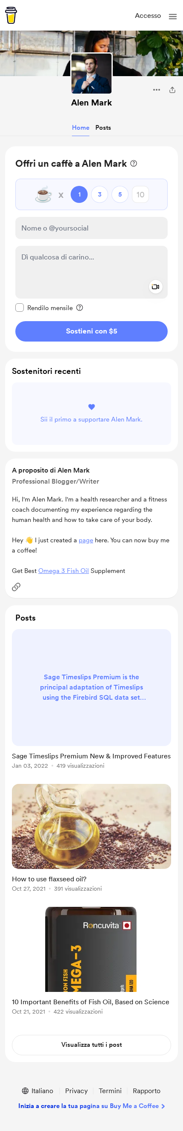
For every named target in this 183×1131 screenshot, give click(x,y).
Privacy (76, 1091)
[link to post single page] (91, 700)
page (86, 540)
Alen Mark (91, 102)
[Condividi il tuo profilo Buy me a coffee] (172, 90)
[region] (91, 249)
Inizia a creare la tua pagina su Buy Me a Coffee (88, 1106)
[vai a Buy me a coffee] (11, 15)
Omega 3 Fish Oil (63, 571)
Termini (110, 1091)
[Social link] (16, 587)
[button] (173, 16)
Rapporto (146, 1091)
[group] (91, 704)
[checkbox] (44, 307)
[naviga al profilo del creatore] (91, 73)
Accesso (148, 15)
